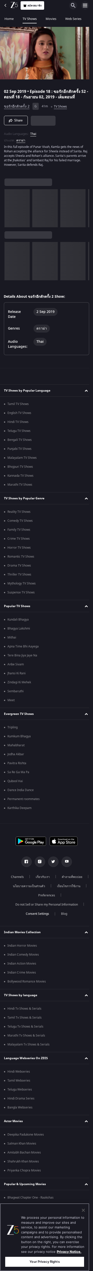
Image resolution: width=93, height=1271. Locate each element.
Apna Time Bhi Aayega (23, 646)
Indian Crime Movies (21, 972)
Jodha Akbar (15, 754)
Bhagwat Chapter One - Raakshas (30, 1197)
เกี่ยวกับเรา (57, 877)
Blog (62, 914)
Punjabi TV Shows (19, 449)
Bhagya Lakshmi (18, 628)
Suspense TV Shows (21, 592)
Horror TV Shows (19, 547)
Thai (33, 132)
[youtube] (65, 862)
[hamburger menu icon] (85, 5)
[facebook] (24, 862)
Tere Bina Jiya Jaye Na (22, 655)
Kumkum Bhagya (19, 736)
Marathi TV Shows (19, 484)
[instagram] (38, 862)
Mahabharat (16, 745)
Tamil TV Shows (18, 404)
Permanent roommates (23, 799)
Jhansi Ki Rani (16, 673)
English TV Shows (19, 413)
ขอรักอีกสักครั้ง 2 (17, 104)
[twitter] (51, 862)
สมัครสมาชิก (35, 5)
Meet (11, 700)
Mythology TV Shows (21, 583)
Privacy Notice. (69, 1252)
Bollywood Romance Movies (26, 981)
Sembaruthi (15, 691)
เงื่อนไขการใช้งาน (30, 895)
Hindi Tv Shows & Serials (24, 1008)
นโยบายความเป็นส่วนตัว (61, 886)
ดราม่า (20, 138)
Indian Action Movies (21, 963)
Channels (31, 877)
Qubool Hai (15, 781)
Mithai (11, 637)
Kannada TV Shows (20, 475)
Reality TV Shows (19, 512)
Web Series (73, 18)
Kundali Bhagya (18, 619)
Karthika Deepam (19, 808)
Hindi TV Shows (18, 422)
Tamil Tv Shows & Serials (24, 1017)
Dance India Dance (20, 790)
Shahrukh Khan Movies (23, 1161)
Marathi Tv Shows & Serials (26, 1035)
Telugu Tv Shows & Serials (25, 1026)
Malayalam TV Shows (22, 458)
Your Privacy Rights (45, 1262)
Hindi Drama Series (20, 1098)
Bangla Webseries (19, 1107)
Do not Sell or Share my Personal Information (44, 904)
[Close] (83, 1210)
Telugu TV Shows (19, 431)
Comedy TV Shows (20, 521)
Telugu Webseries (19, 1089)
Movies (51, 18)
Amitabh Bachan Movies (24, 1152)
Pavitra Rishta (16, 763)
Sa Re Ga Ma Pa (18, 772)
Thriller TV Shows (19, 574)
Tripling (12, 727)
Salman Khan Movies (21, 1143)
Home (9, 18)
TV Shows (30, 18)
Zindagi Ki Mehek (19, 682)
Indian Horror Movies (22, 945)
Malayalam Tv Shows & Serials (28, 1044)
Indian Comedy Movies (23, 954)
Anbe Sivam (15, 664)
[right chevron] (9, 206)
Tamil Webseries (18, 1080)
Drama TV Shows (19, 565)
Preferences (62, 895)
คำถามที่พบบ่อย (22, 886)
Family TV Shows (18, 529)
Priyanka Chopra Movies (24, 1170)
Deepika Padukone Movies (25, 1134)
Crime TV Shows (18, 538)
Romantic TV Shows (20, 556)
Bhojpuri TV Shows (20, 466)
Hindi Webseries (18, 1071)
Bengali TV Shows (19, 440)
